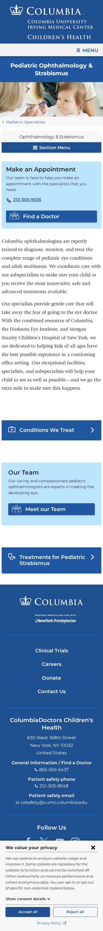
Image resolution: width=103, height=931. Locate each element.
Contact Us (52, 691)
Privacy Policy (49, 923)
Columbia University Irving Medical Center (51, 600)
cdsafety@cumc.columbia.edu (54, 802)
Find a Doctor (41, 216)
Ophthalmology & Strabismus (52, 136)
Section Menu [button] (54, 147)
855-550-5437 (54, 769)
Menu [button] (90, 50)
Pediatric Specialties (25, 122)
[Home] (51, 21)
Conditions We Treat (47, 430)
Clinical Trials (51, 651)
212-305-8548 (54, 786)
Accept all (27, 912)
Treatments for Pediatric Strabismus (52, 560)
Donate (51, 678)
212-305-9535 (27, 199)
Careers (51, 664)
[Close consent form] (93, 847)
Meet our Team (45, 509)
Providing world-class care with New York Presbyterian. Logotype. (55, 619)
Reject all (75, 912)
